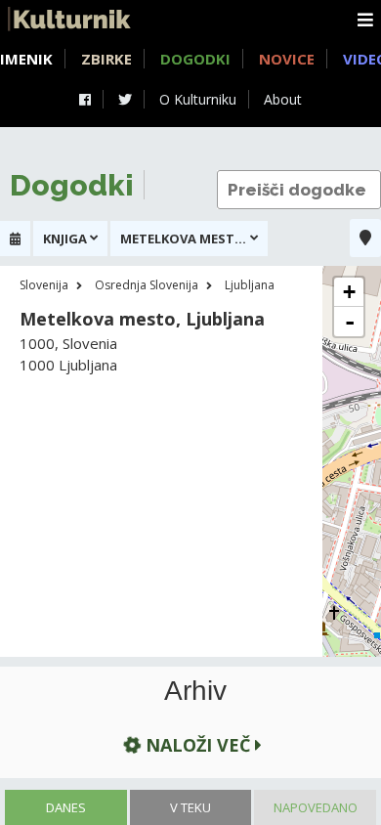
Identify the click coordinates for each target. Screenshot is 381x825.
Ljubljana (250, 285)
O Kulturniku (197, 99)
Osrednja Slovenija (146, 285)
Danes (66, 807)
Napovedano (316, 807)
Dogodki (195, 58)
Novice (287, 58)
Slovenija (44, 285)
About (283, 99)
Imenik (26, 58)
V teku (190, 807)
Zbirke (106, 58)
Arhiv (195, 691)
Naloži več (198, 745)
